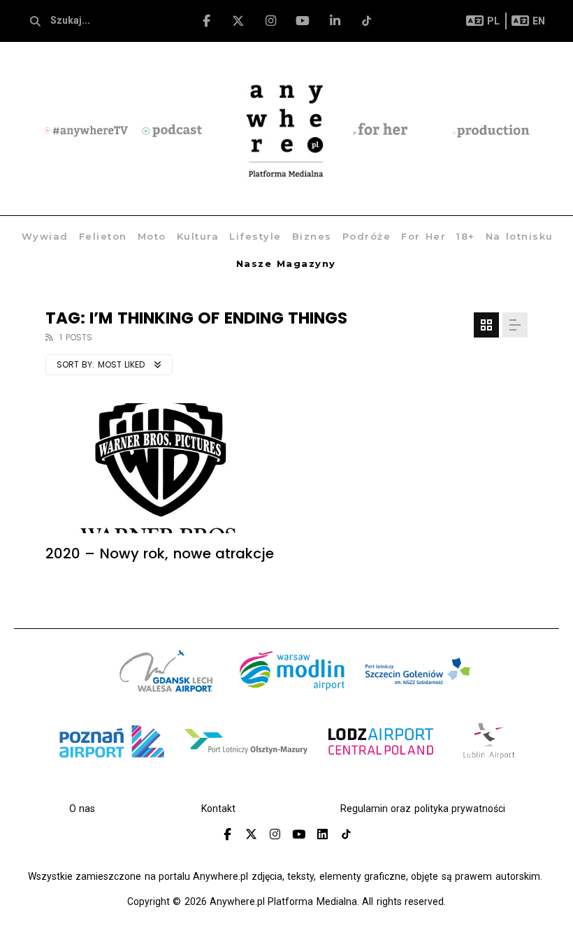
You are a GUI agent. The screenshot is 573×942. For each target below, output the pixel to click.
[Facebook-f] (206, 21)
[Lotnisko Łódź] (380, 759)
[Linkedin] (322, 834)
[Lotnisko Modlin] (292, 688)
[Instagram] (271, 21)
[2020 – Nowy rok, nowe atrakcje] (160, 468)
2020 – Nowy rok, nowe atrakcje (159, 553)
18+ (465, 236)
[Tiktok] (367, 21)
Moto (152, 236)
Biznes (312, 236)
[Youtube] (303, 21)
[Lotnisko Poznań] (111, 759)
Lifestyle (255, 236)
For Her (423, 236)
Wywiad (45, 236)
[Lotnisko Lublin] (489, 759)
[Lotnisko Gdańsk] (166, 688)
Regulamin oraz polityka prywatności (422, 808)
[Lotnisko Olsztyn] (246, 759)
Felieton (103, 236)
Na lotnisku (519, 236)
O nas (82, 808)
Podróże (366, 236)
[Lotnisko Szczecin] (417, 688)
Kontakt (218, 808)
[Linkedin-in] (335, 21)
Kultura (198, 236)
